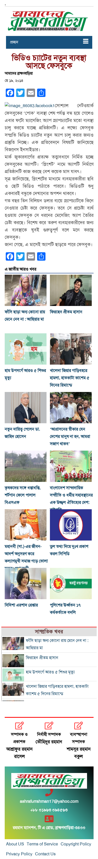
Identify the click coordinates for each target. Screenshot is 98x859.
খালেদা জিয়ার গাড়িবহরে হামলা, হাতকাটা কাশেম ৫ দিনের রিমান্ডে (69, 378)
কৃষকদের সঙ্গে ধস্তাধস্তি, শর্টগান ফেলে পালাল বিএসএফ (23, 495)
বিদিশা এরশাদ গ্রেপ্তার (21, 605)
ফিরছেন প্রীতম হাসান (66, 312)
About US (15, 844)
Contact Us (45, 854)
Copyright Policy (76, 844)
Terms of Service (42, 844)
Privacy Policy (19, 854)
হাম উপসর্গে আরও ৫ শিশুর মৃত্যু (50, 672)
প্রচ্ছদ (14, 42)
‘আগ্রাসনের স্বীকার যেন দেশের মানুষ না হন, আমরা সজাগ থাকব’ (70, 436)
